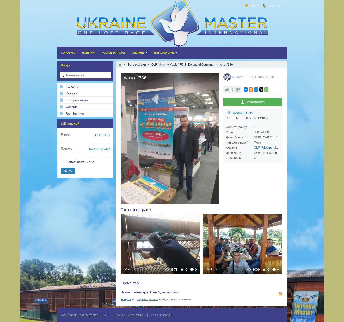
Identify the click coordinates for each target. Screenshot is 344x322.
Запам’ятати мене (80, 162)
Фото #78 (160, 244)
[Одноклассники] (251, 89)
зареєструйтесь (147, 299)
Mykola (237, 77)
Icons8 (167, 315)
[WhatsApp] (266, 89)
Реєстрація (102, 135)
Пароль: (67, 148)
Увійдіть (126, 299)
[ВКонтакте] (246, 89)
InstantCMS (137, 315)
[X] (261, 89)
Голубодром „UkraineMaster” (79, 315)
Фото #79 (243, 244)
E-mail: (66, 135)
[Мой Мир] (256, 89)
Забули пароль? (99, 148)
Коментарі (131, 283)
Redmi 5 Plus (243, 113)
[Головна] (120, 64)
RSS (280, 293)
